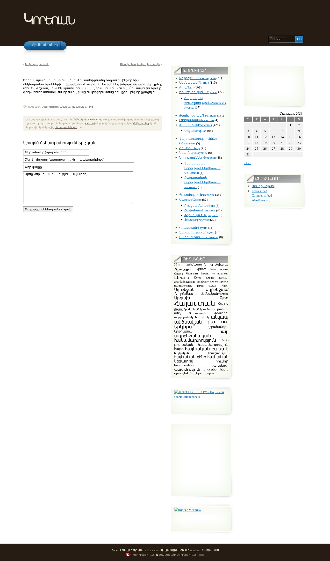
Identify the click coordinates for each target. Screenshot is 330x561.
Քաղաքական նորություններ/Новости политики (202, 182)
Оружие (178, 273)
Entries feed (259, 191)
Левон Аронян (219, 268)
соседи (212, 285)
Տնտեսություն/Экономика (198, 237)
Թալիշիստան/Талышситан (199, 115)
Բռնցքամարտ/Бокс (199, 205)
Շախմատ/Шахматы (199, 210)
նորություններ (184, 365)
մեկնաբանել (141, 123)
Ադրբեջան (184, 290)
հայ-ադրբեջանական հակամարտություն (201, 336)
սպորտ (208, 373)
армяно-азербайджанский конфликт (201, 280)
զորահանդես (218, 326)
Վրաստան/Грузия (193, 227)
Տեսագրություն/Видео (196, 232)
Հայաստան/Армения (195, 125)
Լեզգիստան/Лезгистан (196, 120)
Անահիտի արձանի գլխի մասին (140, 64)
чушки (224, 285)
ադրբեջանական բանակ (191, 317)
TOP (202, 555)
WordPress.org (261, 200)
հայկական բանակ (206, 348)
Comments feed (262, 195)
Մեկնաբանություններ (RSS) (178, 554)
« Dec (247, 163)
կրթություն (183, 331)
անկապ (65, 106)
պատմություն (187, 369)
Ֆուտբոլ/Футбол (196, 219)
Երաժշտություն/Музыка (198, 92)
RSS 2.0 (89, 123)
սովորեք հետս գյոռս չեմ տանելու (201, 371)
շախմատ (220, 365)
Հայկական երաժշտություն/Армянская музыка (205, 102)
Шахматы (181, 277)
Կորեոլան (48, 19)
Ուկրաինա (204, 309)
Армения (182, 269)
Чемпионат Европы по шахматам (207, 273)
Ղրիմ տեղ (189, 309)
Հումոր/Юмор (189, 148)
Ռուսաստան (197, 313)
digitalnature (152, 549)
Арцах (200, 268)
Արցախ (182, 298)
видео (200, 285)
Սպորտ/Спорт (190, 199)
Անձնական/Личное (83, 119)
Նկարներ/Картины (193, 153)
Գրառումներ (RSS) (142, 554)
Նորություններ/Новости (197, 157)
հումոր (221, 361)
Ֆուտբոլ (221, 313)
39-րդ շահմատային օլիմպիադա (201, 264)
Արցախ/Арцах (195, 131)
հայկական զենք (190, 357)
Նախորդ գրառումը (37, 64)
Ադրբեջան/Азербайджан (197, 78)
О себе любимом (50, 106)
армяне (210, 277)
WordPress (195, 549)
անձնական (79, 106)
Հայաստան (194, 303)
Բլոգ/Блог (101, 119)
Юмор (197, 277)
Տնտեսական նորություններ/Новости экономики (202, 168)
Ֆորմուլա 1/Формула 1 (201, 215)
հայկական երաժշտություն (201, 353)
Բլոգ (90, 106)
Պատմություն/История (197, 195)
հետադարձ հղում (66, 127)
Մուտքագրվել (263, 186)
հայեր (178, 349)
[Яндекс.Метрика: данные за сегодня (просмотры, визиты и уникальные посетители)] (187, 510)
